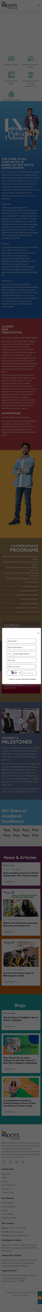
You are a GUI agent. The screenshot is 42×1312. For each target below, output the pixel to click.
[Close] (38, 633)
